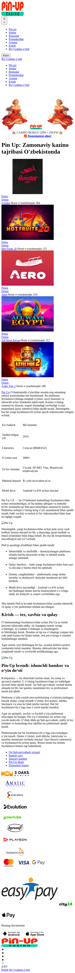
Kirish (12, 45)
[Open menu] (4, 21)
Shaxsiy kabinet (18, 758)
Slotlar (12, 32)
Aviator (13, 42)
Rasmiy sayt (16, 755)
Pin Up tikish (16, 762)
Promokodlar (16, 39)
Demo (5, 199)
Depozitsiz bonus (19, 765)
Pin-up (12, 29)
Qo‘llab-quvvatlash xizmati (24, 752)
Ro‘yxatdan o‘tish (19, 49)
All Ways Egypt (10, 340)
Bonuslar (14, 35)
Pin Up (5, 392)
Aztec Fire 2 (8, 386)
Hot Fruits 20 (9, 248)
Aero (4, 294)
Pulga (4, 196)
